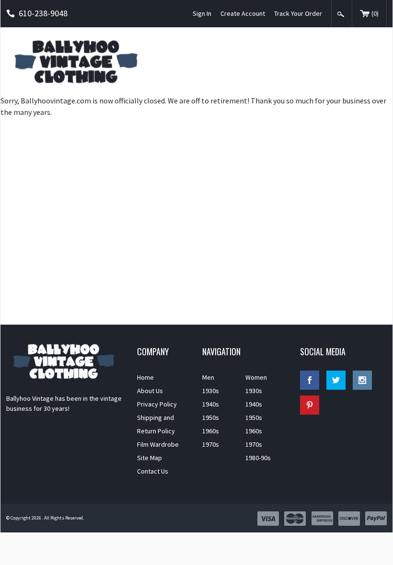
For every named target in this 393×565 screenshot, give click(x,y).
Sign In (202, 13)
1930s (210, 390)
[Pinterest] (309, 405)
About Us (150, 390)
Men (208, 377)
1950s (210, 417)
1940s (210, 404)
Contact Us (152, 471)
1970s (210, 444)
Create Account (242, 13)
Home (145, 377)
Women (256, 377)
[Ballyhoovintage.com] (78, 61)
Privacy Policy (157, 404)
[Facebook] (309, 380)
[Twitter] (336, 380)
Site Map (149, 457)
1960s (210, 431)
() (375, 13)
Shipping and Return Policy (156, 424)
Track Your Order (298, 13)
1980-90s (258, 457)
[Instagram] (362, 380)
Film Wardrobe (158, 444)
